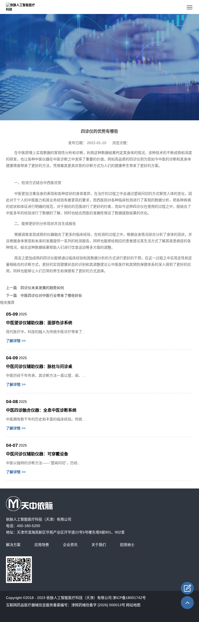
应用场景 (41, 545)
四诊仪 (134, 159)
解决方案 (13, 545)
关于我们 (98, 545)
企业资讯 (70, 545)
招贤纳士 (127, 545)
